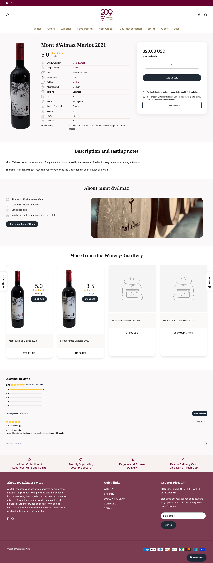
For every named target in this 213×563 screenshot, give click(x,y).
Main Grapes (106, 28)
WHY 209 (109, 489)
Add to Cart (172, 77)
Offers (51, 28)
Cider (164, 28)
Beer (176, 28)
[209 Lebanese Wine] (106, 15)
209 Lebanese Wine (22, 549)
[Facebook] (7, 3)
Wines (37, 28)
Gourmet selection (131, 28)
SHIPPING (109, 493)
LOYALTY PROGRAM (114, 498)
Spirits (151, 28)
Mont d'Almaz (79, 63)
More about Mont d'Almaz (22, 224)
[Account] (198, 15)
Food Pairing (85, 28)
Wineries (66, 28)
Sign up (168, 525)
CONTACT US (111, 503)
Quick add (39, 299)
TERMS (108, 508)
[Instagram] (11, 3)
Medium (76, 82)
